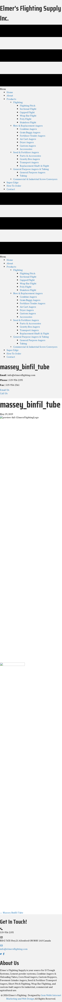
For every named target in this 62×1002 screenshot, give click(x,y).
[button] (4, 389)
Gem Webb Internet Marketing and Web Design (33, 997)
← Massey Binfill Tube (11, 912)
